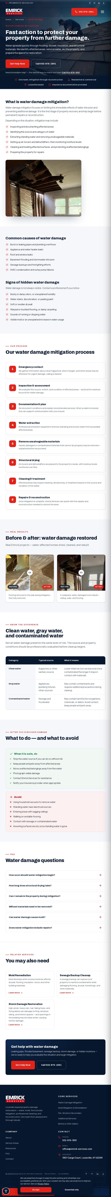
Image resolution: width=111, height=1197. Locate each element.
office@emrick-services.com (21, 3)
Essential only (72, 1190)
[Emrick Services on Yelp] (103, 3)
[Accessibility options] (5, 1191)
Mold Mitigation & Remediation (72, 1107)
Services (19, 20)
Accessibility (63, 1174)
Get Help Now (17, 64)
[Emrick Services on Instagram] (94, 3)
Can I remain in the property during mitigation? (34, 896)
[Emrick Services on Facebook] (90, 3)
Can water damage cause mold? (27, 917)
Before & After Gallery (68, 1123)
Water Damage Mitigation (70, 1102)
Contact (10, 1158)
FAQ (7, 1153)
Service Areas (12, 1143)
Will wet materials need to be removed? (30, 906)
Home (8, 20)
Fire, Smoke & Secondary (69, 1113)
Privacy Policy (50, 1174)
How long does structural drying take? (30, 885)
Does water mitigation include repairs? (30, 927)
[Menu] (102, 12)
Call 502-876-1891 (46, 64)
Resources (11, 1148)
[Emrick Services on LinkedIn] (99, 3)
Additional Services (67, 1118)
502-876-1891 (86, 12)
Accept (35, 1190)
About (9, 1137)
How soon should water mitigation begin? (32, 875)
